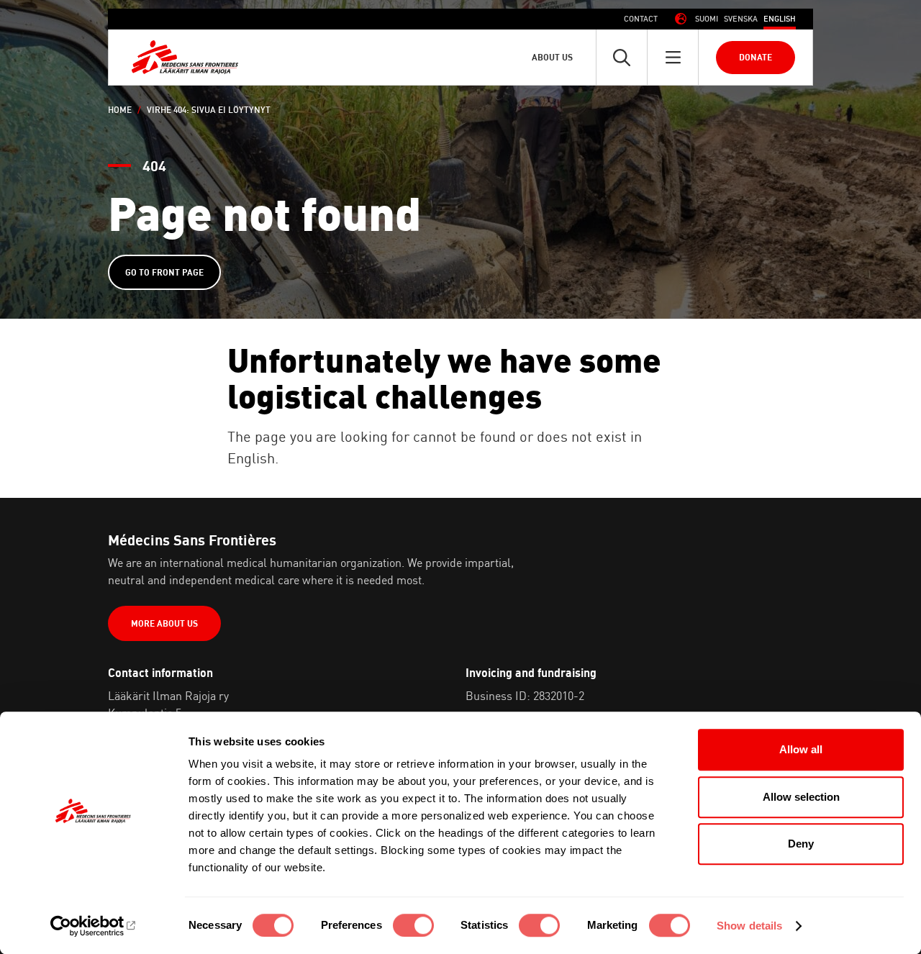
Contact (641, 19)
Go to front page (164, 272)
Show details (749, 925)
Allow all (800, 749)
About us (552, 57)
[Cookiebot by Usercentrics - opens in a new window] (93, 926)
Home (120, 109)
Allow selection (801, 797)
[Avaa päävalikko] (673, 57)
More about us (164, 623)
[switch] (413, 925)
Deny (801, 843)
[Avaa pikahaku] (622, 57)
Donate (755, 57)
